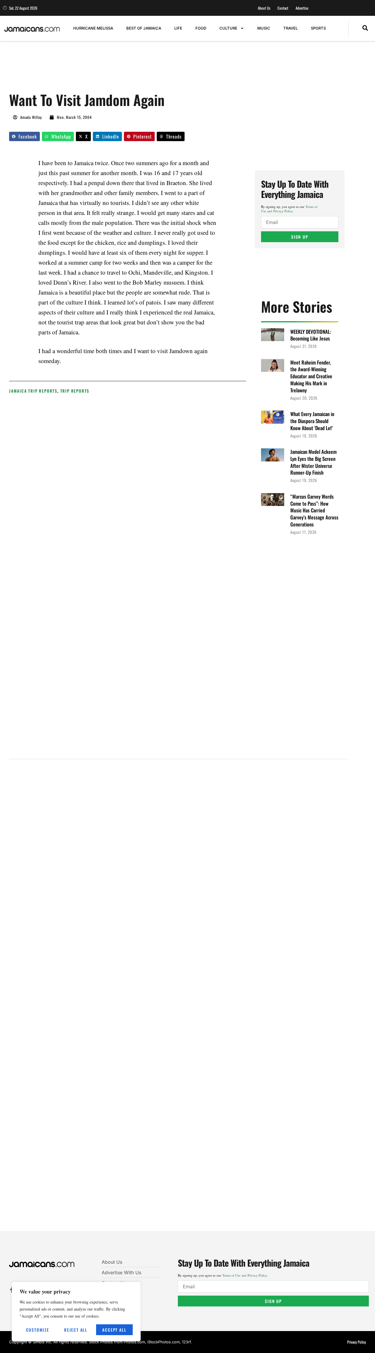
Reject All (75, 1330)
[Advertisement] (115, 69)
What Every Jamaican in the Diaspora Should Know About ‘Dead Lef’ (312, 421)
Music (263, 28)
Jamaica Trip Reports (33, 391)
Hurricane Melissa (93, 28)
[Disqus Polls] (178, 842)
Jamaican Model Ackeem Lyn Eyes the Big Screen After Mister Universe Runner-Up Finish (313, 462)
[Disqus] (178, 999)
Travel (290, 28)
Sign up (299, 237)
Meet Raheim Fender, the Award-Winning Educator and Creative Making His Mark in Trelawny (311, 376)
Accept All (114, 1330)
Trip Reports (75, 391)
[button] (365, 28)
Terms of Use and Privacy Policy (289, 208)
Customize (37, 1330)
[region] (76, 1311)
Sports (318, 28)
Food (200, 28)
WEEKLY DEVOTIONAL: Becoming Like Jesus (310, 335)
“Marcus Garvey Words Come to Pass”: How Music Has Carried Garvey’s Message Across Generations (314, 510)
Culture (228, 28)
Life (178, 28)
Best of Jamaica (143, 28)
